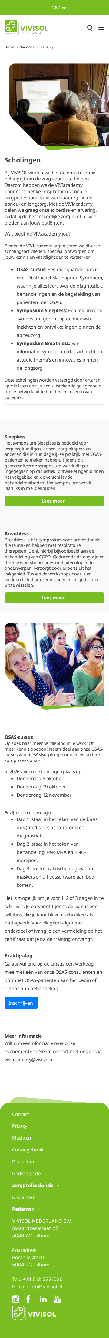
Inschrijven (21, 1003)
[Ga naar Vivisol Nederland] (26, 27)
